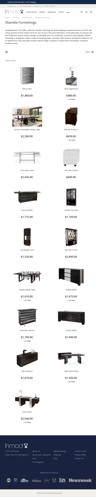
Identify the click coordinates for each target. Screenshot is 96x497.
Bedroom (52, 12)
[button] (6, 52)
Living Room (31, 12)
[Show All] (67, 12)
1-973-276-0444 (25, 6)
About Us (37, 6)
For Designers (38, 462)
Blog (55, 458)
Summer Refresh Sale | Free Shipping (21, 2)
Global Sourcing (60, 451)
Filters (88, 52)
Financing (57, 455)
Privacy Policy (80, 455)
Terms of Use (80, 451)
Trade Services (49, 6)
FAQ (34, 458)
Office (61, 12)
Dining (42, 12)
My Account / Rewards (41, 455)
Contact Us (11, 6)
